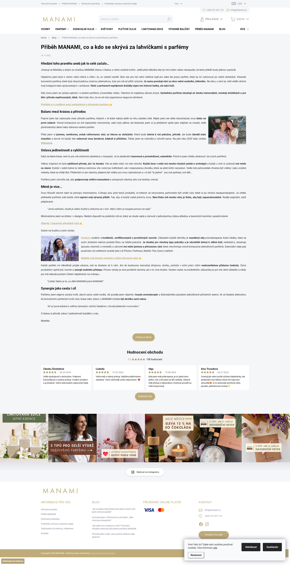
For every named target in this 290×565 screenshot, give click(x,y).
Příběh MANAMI (69, 3)
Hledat (169, 19)
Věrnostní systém (49, 3)
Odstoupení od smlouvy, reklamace (57, 528)
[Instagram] (207, 523)
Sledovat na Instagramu (148, 472)
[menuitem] (46, 29)
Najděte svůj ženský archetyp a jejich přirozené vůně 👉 (111, 258)
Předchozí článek (143, 337)
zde (215, 547)
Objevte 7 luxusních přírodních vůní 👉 (61, 223)
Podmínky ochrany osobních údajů (121, 3)
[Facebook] (201, 523)
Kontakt (44, 533)
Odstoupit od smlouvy (12, 561)
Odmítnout (251, 547)
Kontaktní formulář (214, 535)
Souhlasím (272, 547)
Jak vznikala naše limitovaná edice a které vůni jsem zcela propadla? (113, 510)
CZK (240, 3)
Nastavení (196, 555)
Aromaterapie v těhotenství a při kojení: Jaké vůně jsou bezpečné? (112, 519)
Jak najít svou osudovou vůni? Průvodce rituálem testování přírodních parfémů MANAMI (114, 527)
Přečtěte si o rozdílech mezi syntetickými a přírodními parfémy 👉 (77, 104)
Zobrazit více (145, 396)
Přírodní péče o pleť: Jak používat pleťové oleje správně (113, 535)
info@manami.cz (213, 510)
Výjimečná (46, 143)
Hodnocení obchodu (145, 352)
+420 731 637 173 (213, 516)
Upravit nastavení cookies (103, 553)
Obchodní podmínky (90, 3)
